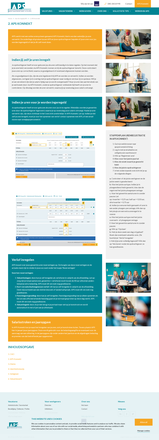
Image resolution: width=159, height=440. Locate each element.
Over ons (102, 11)
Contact (128, 3)
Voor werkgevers (53, 401)
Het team (84, 405)
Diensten (48, 405)
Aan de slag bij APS (21, 18)
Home (10, 18)
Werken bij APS (142, 11)
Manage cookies (143, 431)
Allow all (143, 422)
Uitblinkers (49, 409)
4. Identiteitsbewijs (16, 369)
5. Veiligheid (13, 374)
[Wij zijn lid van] (90, 1)
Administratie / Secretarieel (18, 405)
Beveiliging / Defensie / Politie (18, 409)
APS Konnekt (142, 3)
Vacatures (47, 11)
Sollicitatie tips (121, 11)
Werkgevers (85, 11)
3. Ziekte (12, 364)
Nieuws (121, 401)
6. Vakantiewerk (15, 379)
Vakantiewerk (66, 11)
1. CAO (11, 354)
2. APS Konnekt (14, 359)
